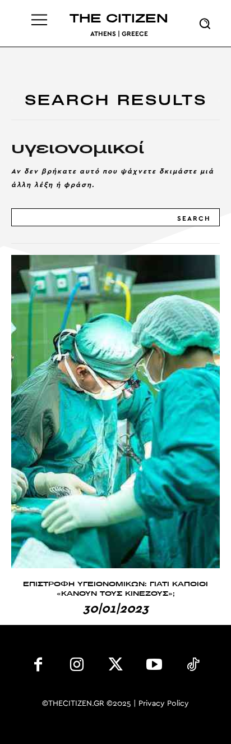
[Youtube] (153, 666)
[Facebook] (38, 666)
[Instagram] (77, 666)
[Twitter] (115, 666)
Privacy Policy (163, 704)
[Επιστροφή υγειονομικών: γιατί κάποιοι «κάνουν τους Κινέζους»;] (115, 411)
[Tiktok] (192, 666)
